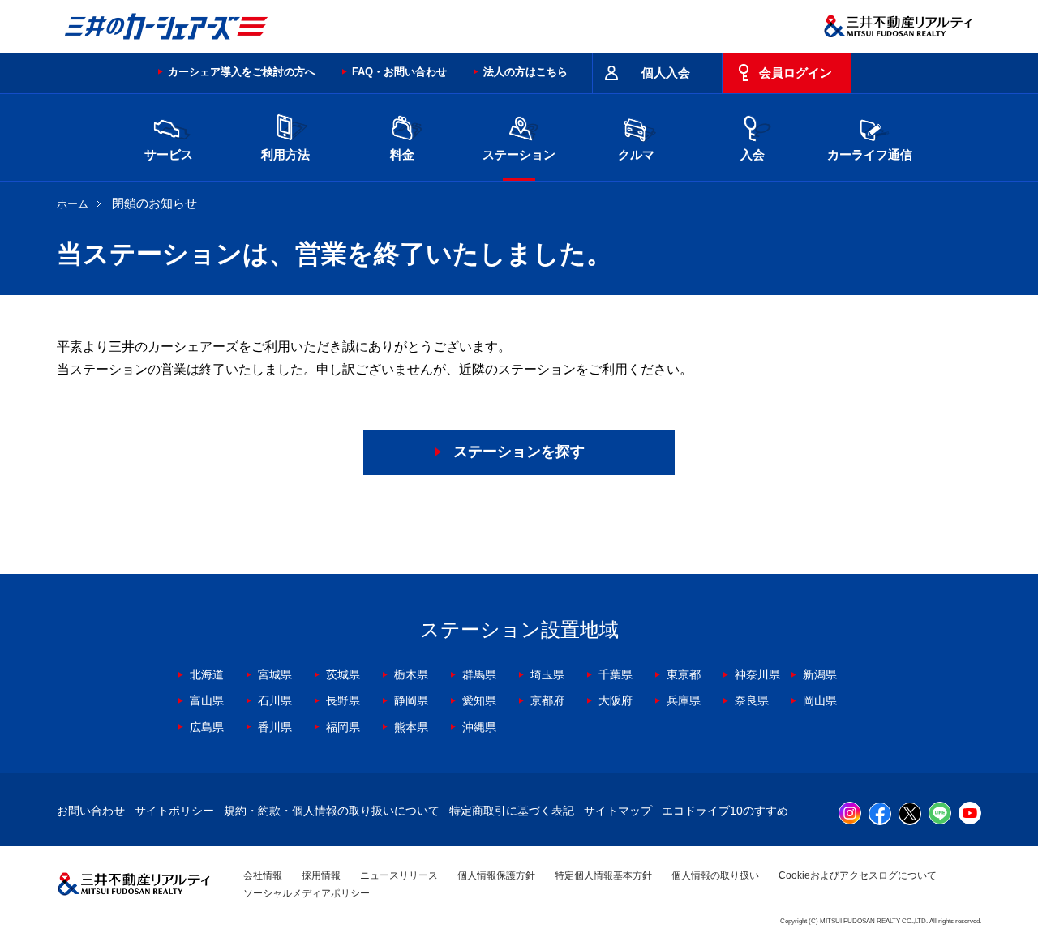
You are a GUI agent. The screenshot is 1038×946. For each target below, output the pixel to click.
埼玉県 (547, 674)
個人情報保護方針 (496, 875)
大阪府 (615, 700)
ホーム (72, 204)
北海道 (207, 674)
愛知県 (479, 700)
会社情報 (262, 875)
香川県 (275, 727)
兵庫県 (684, 700)
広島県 (207, 727)
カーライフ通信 (869, 154)
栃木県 (411, 674)
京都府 (547, 700)
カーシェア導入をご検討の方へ (241, 72)
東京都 (684, 674)
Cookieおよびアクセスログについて (857, 875)
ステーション (519, 154)
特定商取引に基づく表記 (511, 810)
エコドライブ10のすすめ (725, 810)
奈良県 (752, 700)
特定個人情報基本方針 (603, 875)
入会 (752, 154)
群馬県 (479, 674)
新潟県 (820, 674)
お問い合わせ (91, 810)
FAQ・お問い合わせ (399, 72)
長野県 (343, 700)
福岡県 (343, 727)
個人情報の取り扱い (715, 875)
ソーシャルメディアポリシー (306, 893)
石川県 (275, 700)
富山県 (207, 700)
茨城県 (343, 674)
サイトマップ (618, 810)
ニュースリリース (399, 875)
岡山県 (820, 700)
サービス (168, 154)
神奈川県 (757, 674)
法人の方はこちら (525, 72)
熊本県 (411, 727)
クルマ (636, 154)
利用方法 (285, 154)
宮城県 (275, 674)
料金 (402, 154)
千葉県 (615, 674)
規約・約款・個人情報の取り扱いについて (332, 810)
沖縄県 (479, 727)
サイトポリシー (174, 810)
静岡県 (411, 700)
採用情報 (321, 875)
